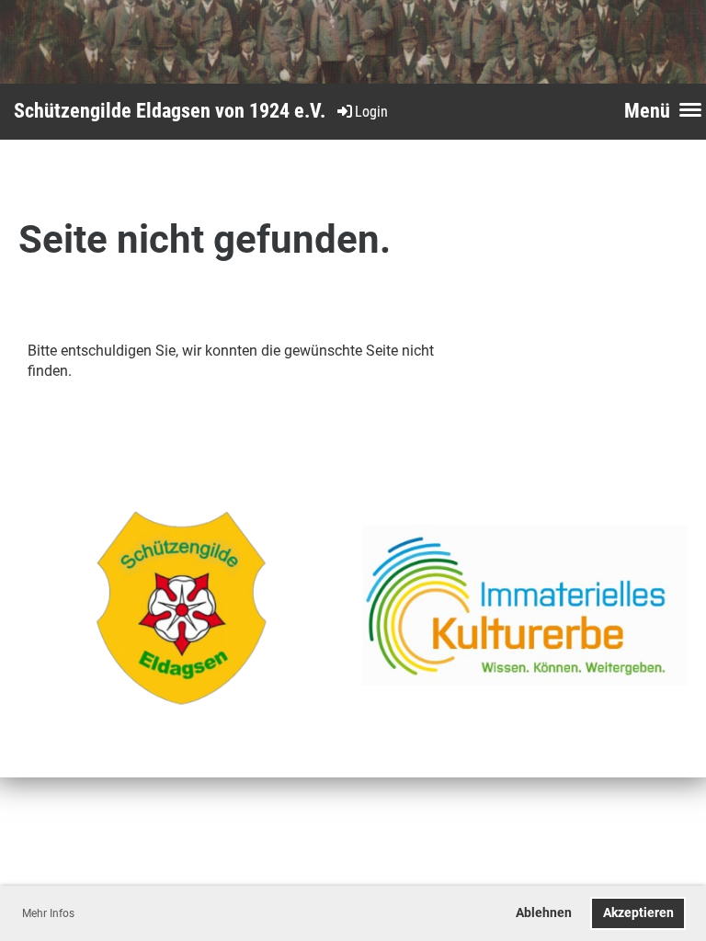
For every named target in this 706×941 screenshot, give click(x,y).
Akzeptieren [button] (638, 913)
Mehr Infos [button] (48, 913)
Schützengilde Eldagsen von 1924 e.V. (169, 110)
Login (371, 111)
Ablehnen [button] (544, 913)
